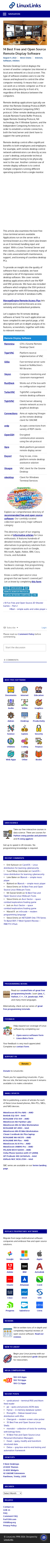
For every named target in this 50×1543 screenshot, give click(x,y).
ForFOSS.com (9, 1519)
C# (25, 996)
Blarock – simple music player (31, 883)
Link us (6, 1510)
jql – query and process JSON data (23, 1407)
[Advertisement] (25, 202)
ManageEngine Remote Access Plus (22, 300)
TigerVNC (9, 352)
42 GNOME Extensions (14, 1473)
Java (40, 993)
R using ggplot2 (25, 838)
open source (16, 588)
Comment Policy (26, 634)
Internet (38, 58)
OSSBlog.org (9, 1522)
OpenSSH (9, 434)
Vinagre (8, 468)
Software (7, 60)
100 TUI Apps (19, 1380)
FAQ (5, 1513)
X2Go (7, 361)
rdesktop (9, 477)
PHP (41, 996)
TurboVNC (9, 392)
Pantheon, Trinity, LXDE (14, 1476)
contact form (22, 1046)
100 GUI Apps (20, 1377)
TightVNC (9, 401)
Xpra (6, 447)
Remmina (9, 343)
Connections (11, 413)
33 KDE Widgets (11, 1470)
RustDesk (9, 383)
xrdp (6, 425)
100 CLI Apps (19, 1383)
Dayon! (8, 456)
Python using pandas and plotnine (30, 835)
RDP (26, 588)
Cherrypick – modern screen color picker (25, 1419)
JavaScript (33, 996)
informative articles (23, 535)
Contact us (8, 1507)
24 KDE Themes (10, 1467)
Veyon (7, 374)
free (6, 588)
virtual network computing (17, 595)
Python (14, 996)
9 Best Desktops (11, 1464)
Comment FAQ (10, 1516)
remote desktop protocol (16, 591)
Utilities (16, 60)
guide (35, 1356)
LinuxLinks (8, 1539)
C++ (21, 996)
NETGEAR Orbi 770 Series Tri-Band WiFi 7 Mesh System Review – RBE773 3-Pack (25, 920)
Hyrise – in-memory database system (24, 1410)
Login (44, 627)
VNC (35, 595)
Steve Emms (25, 58)
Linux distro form (24, 1038)
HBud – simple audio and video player (27, 609)
